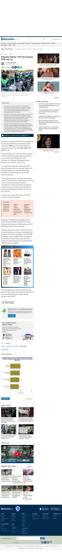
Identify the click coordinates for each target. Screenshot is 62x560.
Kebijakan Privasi (39, 546)
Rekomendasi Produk (7, 247)
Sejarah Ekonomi (36, 515)
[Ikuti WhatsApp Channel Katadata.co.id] (4, 310)
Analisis (54, 517)
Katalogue (13, 528)
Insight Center (25, 528)
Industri (2, 517)
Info (13, 45)
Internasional (4, 518)
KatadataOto (25, 533)
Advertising (16, 546)
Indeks (23, 525)
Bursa (12, 518)
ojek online (24, 148)
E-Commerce (18, 49)
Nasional (3, 515)
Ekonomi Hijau (21, 43)
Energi (2, 520)
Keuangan (13, 517)
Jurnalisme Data (35, 43)
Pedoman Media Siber (30, 546)
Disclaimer (47, 546)
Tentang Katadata (9, 546)
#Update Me (5, 349)
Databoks (24, 530)
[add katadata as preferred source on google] (17, 302)
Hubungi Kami (54, 546)
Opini (2, 527)
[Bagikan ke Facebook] (12, 67)
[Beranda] (1, 54)
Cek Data (55, 518)
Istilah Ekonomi (35, 518)
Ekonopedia (4, 45)
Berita (4, 43)
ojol (2, 150)
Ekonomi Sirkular (46, 517)
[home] (1, 43)
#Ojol (3, 346)
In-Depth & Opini (45, 43)
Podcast (13, 531)
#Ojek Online (9, 346)
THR (10, 146)
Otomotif (53, 43)
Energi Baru (44, 515)
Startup (29, 49)
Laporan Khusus (4, 530)
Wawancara (3, 528)
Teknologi (39, 49)
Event (23, 531)
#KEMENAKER (23, 346)
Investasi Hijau (45, 518)
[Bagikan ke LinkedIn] (18, 67)
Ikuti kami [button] (11, 315)
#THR (16, 346)
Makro (12, 515)
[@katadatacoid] (50, 542)
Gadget (34, 49)
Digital (14, 43)
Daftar (42, 538)
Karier (22, 546)
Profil (33, 517)
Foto (12, 530)
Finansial (9, 43)
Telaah (2, 525)
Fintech (24, 49)
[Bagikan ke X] (15, 67)
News (12, 525)
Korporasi (13, 520)
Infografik (55, 515)
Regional (28, 43)
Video (9, 45)
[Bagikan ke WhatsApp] (21, 67)
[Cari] (44, 39)
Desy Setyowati (12, 62)
